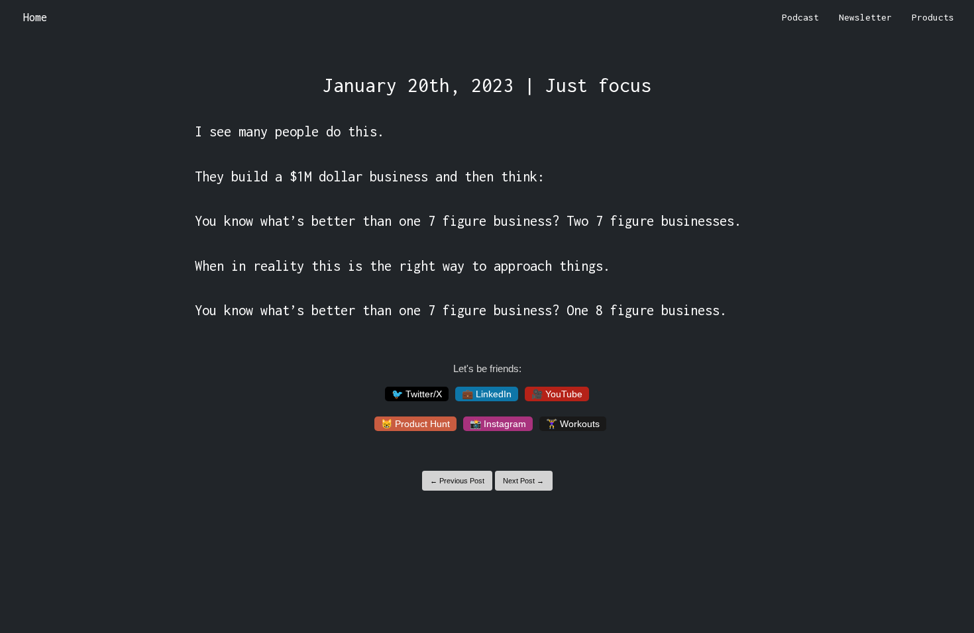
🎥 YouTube (556, 394)
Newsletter (865, 17)
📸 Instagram (498, 423)
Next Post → (523, 481)
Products (933, 17)
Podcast (800, 17)
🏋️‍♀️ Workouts (573, 423)
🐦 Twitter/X (417, 394)
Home (35, 17)
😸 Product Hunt (415, 423)
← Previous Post (457, 481)
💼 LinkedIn (487, 394)
